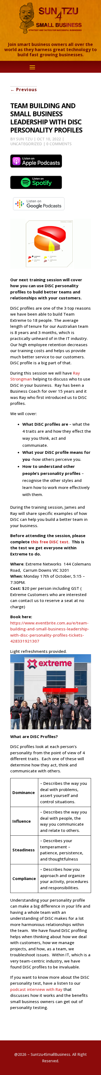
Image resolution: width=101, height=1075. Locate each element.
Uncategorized (26, 143)
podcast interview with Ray (36, 989)
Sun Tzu (24, 138)
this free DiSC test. (51, 541)
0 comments (59, 143)
